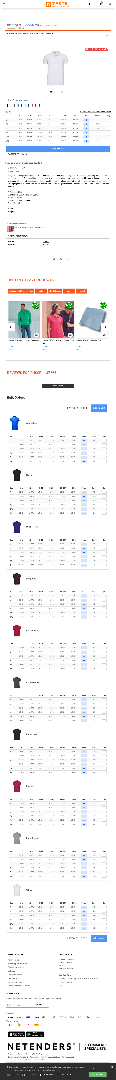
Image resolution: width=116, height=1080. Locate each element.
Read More (56, 1070)
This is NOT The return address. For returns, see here (26, 1060)
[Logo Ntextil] (57, 4)
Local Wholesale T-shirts (19, 986)
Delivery (11, 971)
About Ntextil (13, 960)
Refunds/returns (15, 974)
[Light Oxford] (25, 105)
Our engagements (16, 982)
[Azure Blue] (35, 105)
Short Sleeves (55, 291)
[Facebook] (47, 259)
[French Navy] (10, 105)
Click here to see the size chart (95, 112)
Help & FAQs (13, 978)
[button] (89, 4)
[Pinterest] (61, 259)
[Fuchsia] (32, 105)
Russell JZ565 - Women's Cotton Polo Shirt (30, 227)
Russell (10, 33)
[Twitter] (54, 259)
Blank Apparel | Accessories (21, 291)
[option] (58, 68)
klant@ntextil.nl (65, 962)
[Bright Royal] (28, 105)
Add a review (58, 386)
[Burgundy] (39, 105)
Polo (41, 291)
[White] (18, 105)
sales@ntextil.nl (66, 968)
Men (69, 291)
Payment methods (16, 967)
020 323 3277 (65, 975)
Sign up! (38, 1005)
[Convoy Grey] (14, 105)
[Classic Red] (21, 105)
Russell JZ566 (13, 172)
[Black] (7, 105)
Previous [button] (11, 70)
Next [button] (107, 70)
